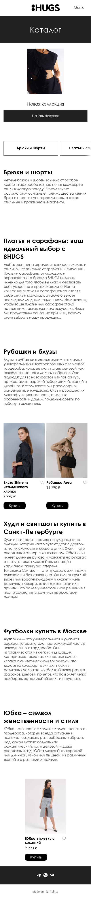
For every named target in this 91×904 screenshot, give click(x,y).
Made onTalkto (45, 891)
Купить (14, 505)
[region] (45, 149)
